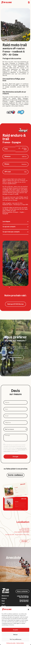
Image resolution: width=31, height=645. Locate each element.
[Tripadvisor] (27, 605)
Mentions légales (20, 643)
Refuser (15, 635)
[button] (28, 609)
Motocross (5, 596)
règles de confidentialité (21, 449)
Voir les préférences (15, 639)
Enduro (4, 598)
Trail (3, 603)
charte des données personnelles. (21, 448)
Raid (3, 601)
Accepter (15, 630)
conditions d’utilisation (7, 451)
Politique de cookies (11, 643)
